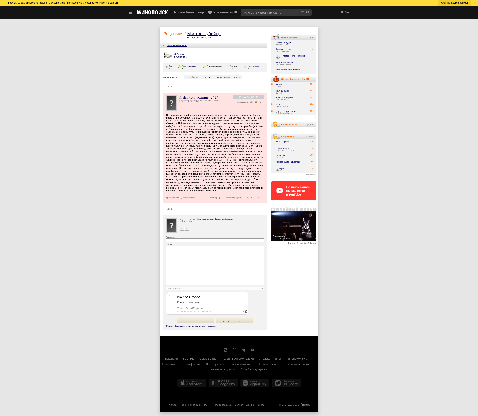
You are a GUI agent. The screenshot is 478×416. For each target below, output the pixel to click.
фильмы (208, 101)
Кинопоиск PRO (297, 358)
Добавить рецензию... (180, 55)
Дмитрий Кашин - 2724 (200, 97)
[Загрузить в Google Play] (223, 383)
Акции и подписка (223, 369)
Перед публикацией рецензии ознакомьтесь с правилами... (192, 326)
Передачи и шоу (269, 363)
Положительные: (189, 66)
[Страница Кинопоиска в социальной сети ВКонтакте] (225, 350)
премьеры (310, 174)
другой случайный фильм (304, 243)
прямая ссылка (172, 198)
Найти (308, 12)
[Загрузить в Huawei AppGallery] (254, 383)
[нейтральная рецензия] (260, 102)
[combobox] (270, 12)
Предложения (170, 363)
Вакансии (171, 358)
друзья (200, 101)
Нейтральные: (254, 66)
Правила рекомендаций (237, 358)
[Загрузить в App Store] (191, 383)
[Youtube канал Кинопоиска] (252, 350)
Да (248, 198)
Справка (264, 358)
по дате (207, 77)
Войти (345, 12)
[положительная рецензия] (251, 102)
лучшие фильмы (307, 117)
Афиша (250, 404)
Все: (171, 66)
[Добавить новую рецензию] (168, 55)
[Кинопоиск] (152, 12)
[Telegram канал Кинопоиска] (243, 350)
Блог (278, 358)
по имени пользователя (228, 77)
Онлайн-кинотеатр (191, 12)
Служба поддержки (254, 369)
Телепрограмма (222, 404)
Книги (261, 404)
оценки (192, 101)
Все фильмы (193, 363)
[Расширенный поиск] (302, 12)
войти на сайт (186, 221)
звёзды (216, 101)
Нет (252, 198)
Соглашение (207, 358)
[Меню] (130, 12)
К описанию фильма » (177, 45)
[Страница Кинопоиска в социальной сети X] (234, 350)
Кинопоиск (194, 404)
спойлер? (214, 198)
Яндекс (305, 404)
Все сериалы (215, 363)
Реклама (188, 358)
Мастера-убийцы (204, 33)
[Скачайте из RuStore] (286, 383)
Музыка (239, 404)
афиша (311, 129)
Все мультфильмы (241, 363)
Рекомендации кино (298, 363)
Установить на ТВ (225, 12)
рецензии (183, 101)
